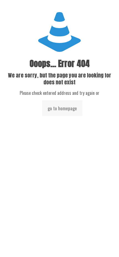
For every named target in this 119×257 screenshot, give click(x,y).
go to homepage (62, 108)
